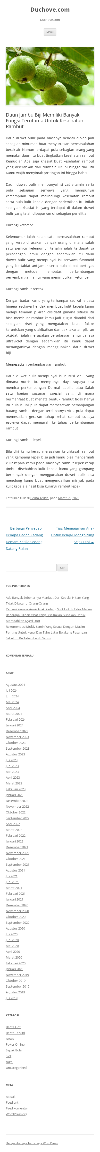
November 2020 (17, 911)
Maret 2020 (14, 957)
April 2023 (13, 777)
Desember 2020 (17, 905)
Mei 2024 (12, 702)
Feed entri (13, 1102)
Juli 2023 (11, 760)
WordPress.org (16, 1114)
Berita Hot (13, 1027)
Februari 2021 (15, 893)
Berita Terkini (39, 498)
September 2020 (17, 922)
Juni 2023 (12, 766)
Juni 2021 (12, 882)
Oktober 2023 (15, 742)
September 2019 (17, 986)
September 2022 (17, 818)
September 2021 (17, 864)
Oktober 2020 (15, 917)
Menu (50, 32)
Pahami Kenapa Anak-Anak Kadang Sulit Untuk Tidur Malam (49, 609)
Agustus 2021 (15, 870)
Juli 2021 (11, 876)
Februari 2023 (15, 789)
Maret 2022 (14, 829)
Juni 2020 (12, 940)
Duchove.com (50, 9)
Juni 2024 (12, 696)
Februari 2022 (15, 835)
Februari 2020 (15, 963)
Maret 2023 (14, 783)
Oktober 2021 (15, 859)
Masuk (11, 1096)
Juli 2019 (11, 998)
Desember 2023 (17, 731)
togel (9, 1062)
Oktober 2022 (15, 812)
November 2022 (17, 806)
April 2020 (13, 951)
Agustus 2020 (15, 928)
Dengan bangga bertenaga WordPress (32, 1143)
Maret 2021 (14, 888)
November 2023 (17, 737)
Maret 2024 (14, 713)
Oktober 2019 (15, 980)
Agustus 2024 (15, 684)
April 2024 (13, 708)
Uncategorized (16, 1067)
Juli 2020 (11, 934)
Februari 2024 (15, 719)
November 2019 (17, 975)
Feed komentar (17, 1108)
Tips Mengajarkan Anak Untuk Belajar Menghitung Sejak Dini (72, 535)
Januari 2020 (14, 969)
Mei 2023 (12, 771)
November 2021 (17, 853)
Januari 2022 (14, 841)
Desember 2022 (17, 800)
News (10, 1038)
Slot (8, 1056)
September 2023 (17, 748)
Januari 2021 (14, 899)
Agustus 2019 (15, 992)
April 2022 (13, 824)
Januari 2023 (14, 795)
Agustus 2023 (15, 754)
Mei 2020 (12, 946)
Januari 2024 (14, 725)
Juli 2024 (11, 690)
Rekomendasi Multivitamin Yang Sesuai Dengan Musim (45, 626)
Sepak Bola (14, 1050)
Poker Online (15, 1044)
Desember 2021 (17, 847)
